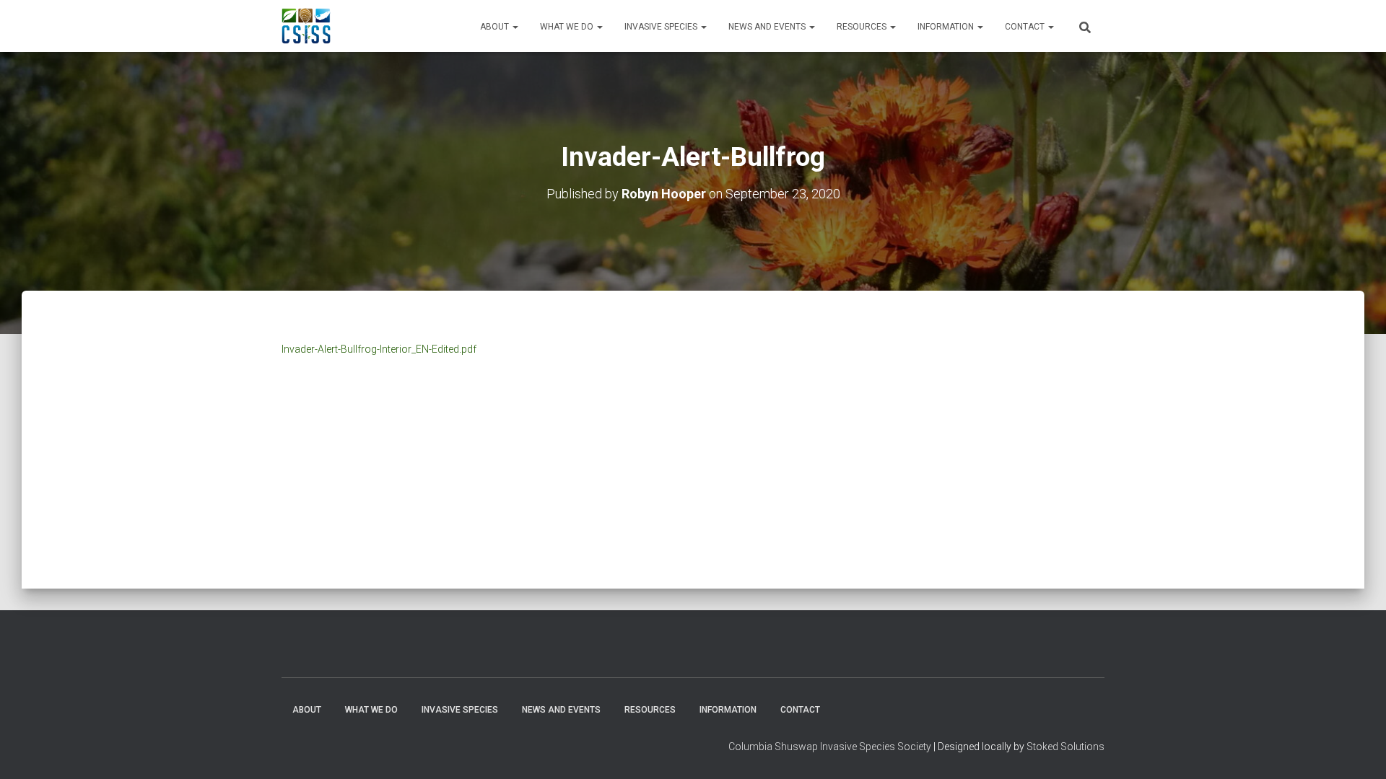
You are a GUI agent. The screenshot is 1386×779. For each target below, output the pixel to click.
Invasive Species (661, 27)
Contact (1026, 27)
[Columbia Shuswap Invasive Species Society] (306, 26)
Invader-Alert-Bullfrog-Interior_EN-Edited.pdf (379, 349)
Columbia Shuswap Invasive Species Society (829, 746)
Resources (863, 27)
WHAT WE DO (568, 27)
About (495, 27)
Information (947, 27)
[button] (514, 27)
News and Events (768, 27)
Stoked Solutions (1065, 746)
